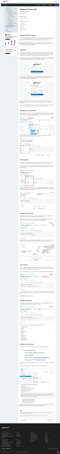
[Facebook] (4, 448)
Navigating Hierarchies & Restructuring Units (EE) (29, 384)
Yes (48, 420)
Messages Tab (9, 9)
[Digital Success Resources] (54, 1)
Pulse (7, 28)
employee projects (27, 37)
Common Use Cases (10, 27)
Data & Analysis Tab (10, 10)
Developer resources (33, 437)
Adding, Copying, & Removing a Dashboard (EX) (12, 14)
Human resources (18, 446)
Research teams (18, 442)
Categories (23, 332)
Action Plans (22, 26)
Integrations (46, 440)
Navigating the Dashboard (24, 21)
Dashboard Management (11, 16)
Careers (46, 437)
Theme (22, 329)
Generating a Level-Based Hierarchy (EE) (28, 400)
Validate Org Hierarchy (23, 29)
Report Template (10, 20)
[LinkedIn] (7, 448)
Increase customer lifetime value (6, 433)
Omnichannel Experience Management (7, 442)
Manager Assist (10, 24)
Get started (8, 53)
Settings (22, 328)
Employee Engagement (5, 443)
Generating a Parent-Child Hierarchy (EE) (28, 399)
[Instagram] (2, 448)
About (46, 433)
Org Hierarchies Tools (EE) (25, 387)
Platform (46, 436)
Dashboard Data (23, 331)
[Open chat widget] (58, 452)
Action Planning (10, 19)
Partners (46, 441)
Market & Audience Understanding (7, 446)
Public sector (18, 436)
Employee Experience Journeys (12, 23)
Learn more (8, 39)
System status (33, 440)
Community (32, 433)
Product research (18, 443)
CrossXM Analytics (9, 31)
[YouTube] (9, 448)
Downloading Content (23, 24)
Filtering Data (22, 23)
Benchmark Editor (24, 338)
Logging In (21, 20)
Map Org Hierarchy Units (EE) (25, 390)
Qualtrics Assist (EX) (10, 15)
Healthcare (17, 433)
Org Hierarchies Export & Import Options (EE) (28, 388)
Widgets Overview (24, 339)
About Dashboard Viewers (24, 18)
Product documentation (34, 436)
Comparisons (23, 335)
